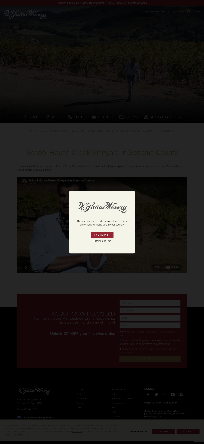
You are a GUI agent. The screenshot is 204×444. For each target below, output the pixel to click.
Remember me (103, 241)
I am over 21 (102, 235)
